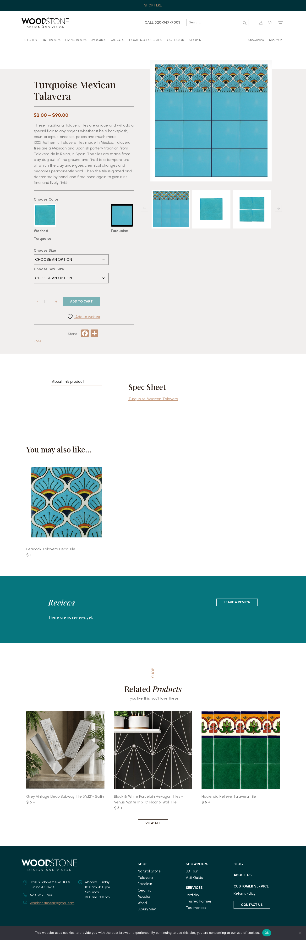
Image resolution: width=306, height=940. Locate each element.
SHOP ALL (196, 40)
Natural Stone (149, 871)
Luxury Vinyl (147, 909)
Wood (142, 903)
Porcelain (145, 884)
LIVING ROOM (76, 40)
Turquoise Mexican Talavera (153, 399)
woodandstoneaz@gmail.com (52, 903)
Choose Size (45, 250)
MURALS (117, 40)
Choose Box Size (49, 269)
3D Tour (192, 871)
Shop (142, 864)
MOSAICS (98, 40)
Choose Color (46, 199)
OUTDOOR (175, 40)
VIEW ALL (153, 823)
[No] (300, 932)
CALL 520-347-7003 (162, 22)
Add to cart (81, 301)
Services (194, 888)
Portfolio (192, 895)
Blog (238, 864)
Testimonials (196, 908)
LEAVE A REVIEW (237, 602)
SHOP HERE (153, 5)
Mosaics (144, 896)
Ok (267, 933)
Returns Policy (245, 893)
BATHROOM (51, 40)
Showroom (256, 40)
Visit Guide (194, 878)
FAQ (37, 341)
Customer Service (251, 886)
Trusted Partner (198, 901)
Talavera (145, 878)
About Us (275, 40)
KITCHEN (30, 40)
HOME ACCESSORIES (145, 40)
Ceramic (144, 890)
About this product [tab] (68, 381)
